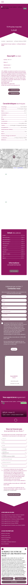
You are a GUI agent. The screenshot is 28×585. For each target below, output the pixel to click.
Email (3, 304)
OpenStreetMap (20, 167)
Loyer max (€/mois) (7, 459)
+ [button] (1, 150)
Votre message (6, 319)
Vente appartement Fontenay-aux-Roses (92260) (13, 525)
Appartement (9, 41)
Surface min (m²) (6, 462)
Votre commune (6, 311)
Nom (3, 300)
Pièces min (4, 466)
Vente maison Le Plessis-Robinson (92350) (11, 517)
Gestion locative (5, 539)
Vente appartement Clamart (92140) (10, 521)
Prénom (4, 296)
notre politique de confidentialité (17, 576)
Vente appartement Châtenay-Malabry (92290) (12, 519)
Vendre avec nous (5, 535)
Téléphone (4, 307)
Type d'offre (4, 448)
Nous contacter (5, 544)
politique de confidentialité (10, 344)
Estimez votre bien (5, 533)
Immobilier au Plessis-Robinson (8, 541)
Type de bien (4, 451)
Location (3, 41)
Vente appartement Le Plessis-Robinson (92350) (12, 515)
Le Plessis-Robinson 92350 (20, 41)
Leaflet (14, 167)
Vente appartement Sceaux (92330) (9, 523)
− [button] (1, 152)
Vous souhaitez (4, 314)
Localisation (4, 455)
